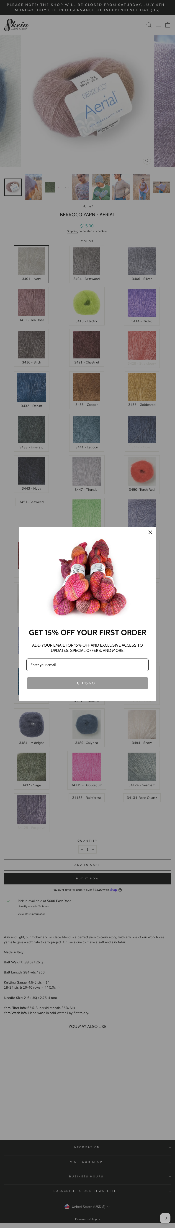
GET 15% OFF (87, 683)
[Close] (150, 532)
